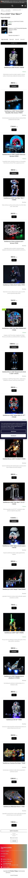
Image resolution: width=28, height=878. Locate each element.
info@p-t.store (6, 867)
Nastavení (13, 431)
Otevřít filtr (14, 43)
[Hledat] (12, 5)
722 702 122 (8, 863)
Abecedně (22, 39)
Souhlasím (13, 435)
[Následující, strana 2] (14, 834)
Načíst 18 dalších (14, 830)
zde (13, 427)
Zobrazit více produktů (13, 35)
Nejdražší (17, 39)
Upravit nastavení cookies (16, 872)
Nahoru (14, 841)
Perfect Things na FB (7, 861)
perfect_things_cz (7, 859)
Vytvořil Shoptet (14, 875)
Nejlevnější (11, 39)
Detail (14, 129)
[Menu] (25, 5)
